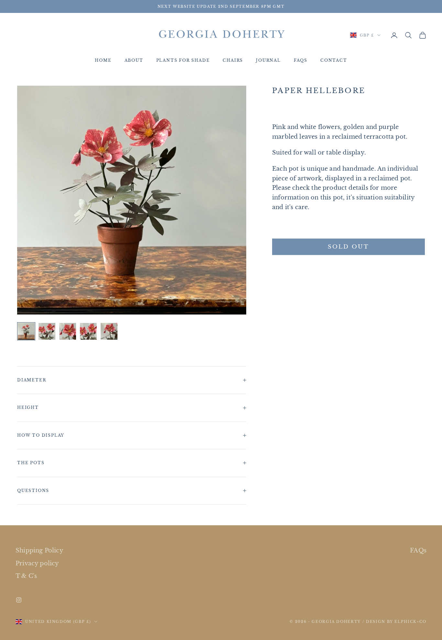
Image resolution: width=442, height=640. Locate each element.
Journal (268, 60)
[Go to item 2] (47, 331)
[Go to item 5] (109, 331)
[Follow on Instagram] (19, 600)
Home (103, 60)
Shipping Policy (39, 550)
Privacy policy (37, 563)
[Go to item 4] (88, 331)
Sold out (348, 246)
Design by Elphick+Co (396, 621)
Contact (333, 60)
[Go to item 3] (68, 331)
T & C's (26, 576)
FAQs (300, 60)
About (134, 60)
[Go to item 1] (26, 331)
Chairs (233, 60)
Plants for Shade (183, 60)
